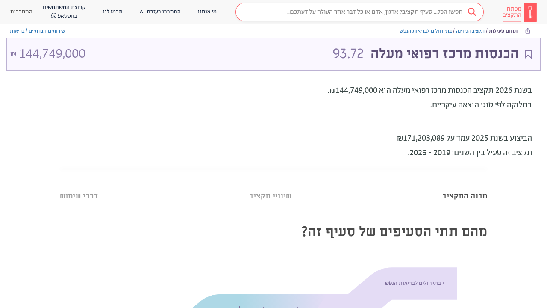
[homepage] (520, 12)
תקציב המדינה (470, 31)
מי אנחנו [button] (207, 12)
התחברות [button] (21, 12)
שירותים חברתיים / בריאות (37, 31)
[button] (359, 12)
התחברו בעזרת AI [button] (160, 12)
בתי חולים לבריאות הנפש (426, 31)
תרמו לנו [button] (113, 12)
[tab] (464, 185)
